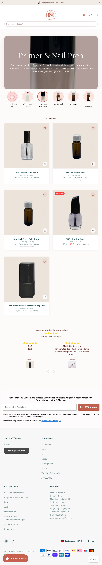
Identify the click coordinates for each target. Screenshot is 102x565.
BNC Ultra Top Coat (75, 239)
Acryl (43, 454)
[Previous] (2, 2)
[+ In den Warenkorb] (44, 164)
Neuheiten (46, 444)
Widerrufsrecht (11, 524)
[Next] (99, 2)
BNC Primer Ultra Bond (27, 172)
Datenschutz (10, 511)
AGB (6, 507)
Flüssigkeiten (47, 463)
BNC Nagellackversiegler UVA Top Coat (26, 305)
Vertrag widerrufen (16, 450)
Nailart (44, 468)
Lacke (44, 459)
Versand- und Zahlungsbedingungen (14, 518)
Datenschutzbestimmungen (51, 421)
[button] (49, 372)
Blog (6, 502)
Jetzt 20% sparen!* (89, 407)
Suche (7, 444)
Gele (43, 449)
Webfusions (16, 554)
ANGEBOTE (46, 478)
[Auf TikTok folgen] (13, 541)
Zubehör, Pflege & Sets (51, 473)
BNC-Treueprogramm (14, 492)
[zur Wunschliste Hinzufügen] (45, 128)
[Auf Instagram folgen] (6, 541)
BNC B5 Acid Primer (75, 172)
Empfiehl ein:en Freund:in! (16, 497)
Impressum (9, 529)
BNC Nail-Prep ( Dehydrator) (26, 239)
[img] (51, 333)
